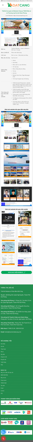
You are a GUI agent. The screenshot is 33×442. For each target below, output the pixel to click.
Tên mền (3, 385)
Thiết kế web (3, 383)
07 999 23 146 (11, 328)
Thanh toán (3, 349)
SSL (2, 393)
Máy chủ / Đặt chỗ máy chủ (7, 372)
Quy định (3, 354)
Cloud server (3, 380)
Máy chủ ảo (3, 377)
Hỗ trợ (2, 351)
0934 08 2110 (20, 328)
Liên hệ (2, 346)
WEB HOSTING (4, 375)
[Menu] (3, 5)
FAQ (2, 364)
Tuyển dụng (3, 362)
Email (2, 388)
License (2, 390)
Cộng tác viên (4, 356)
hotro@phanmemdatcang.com (13, 332)
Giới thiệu (3, 343)
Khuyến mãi (3, 359)
